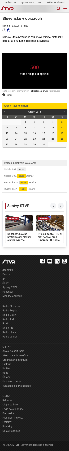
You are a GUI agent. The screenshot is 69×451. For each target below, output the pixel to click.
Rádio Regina (9, 310)
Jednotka (7, 269)
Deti (40, 2)
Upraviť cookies (11, 430)
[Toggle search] (58, 8)
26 (62, 138)
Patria (5, 323)
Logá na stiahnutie (13, 409)
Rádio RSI (7, 327)
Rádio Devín (9, 314)
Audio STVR (11, 2)
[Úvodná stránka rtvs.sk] (7, 9)
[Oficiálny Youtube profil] (50, 261)
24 (3, 278)
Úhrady (6, 377)
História (6, 364)
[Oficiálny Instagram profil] (64, 261)
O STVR (6, 346)
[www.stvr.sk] (8, 261)
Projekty (7, 422)
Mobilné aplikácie (12, 296)
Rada (5, 372)
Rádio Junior (9, 336)
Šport (5, 283)
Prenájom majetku (12, 417)
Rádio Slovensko (11, 306)
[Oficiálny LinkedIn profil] (57, 261)
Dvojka (6, 274)
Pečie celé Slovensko (57, 2)
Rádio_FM (8, 319)
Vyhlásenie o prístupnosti (16, 385)
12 (62, 127)
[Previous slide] (53, 206)
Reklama (7, 400)
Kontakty (7, 426)
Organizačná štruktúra (15, 359)
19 (62, 133)
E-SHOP (6, 395)
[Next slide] (61, 206)
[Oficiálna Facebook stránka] (42, 261)
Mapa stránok (10, 404)
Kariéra (6, 368)
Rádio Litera (9, 332)
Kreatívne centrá (11, 381)
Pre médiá (8, 413)
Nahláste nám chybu (39, 91)
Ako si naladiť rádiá (13, 351)
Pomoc (9, 95)
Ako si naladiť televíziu (15, 355)
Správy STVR (27, 2)
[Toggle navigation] (65, 8)
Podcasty (7, 291)
